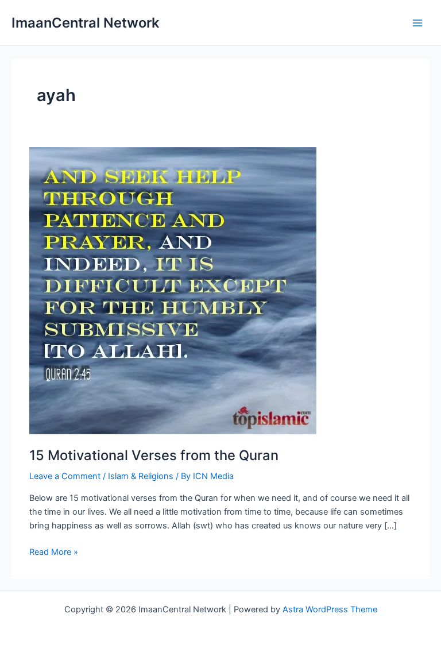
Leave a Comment (64, 476)
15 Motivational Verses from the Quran (153, 455)
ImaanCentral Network (85, 22)
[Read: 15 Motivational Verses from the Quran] (172, 290)
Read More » (53, 552)
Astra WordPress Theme (330, 609)
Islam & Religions (140, 476)
